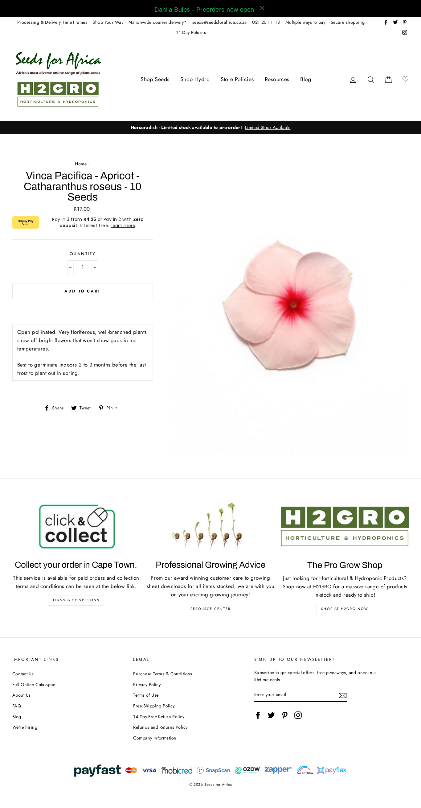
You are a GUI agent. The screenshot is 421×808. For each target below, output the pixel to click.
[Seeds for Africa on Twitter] (271, 715)
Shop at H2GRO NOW (344, 608)
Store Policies (237, 79)
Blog (305, 79)
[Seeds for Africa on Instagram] (298, 715)
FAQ (16, 706)
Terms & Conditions (76, 600)
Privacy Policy (147, 685)
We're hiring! (25, 727)
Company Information (154, 738)
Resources (277, 79)
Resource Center (210, 608)
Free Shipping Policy (154, 706)
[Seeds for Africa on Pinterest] (284, 715)
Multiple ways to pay (305, 22)
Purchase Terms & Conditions (162, 674)
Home (81, 164)
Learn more (123, 225)
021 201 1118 (266, 22)
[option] (211, 127)
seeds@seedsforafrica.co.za (219, 22)
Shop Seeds (155, 79)
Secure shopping (348, 22)
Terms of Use (145, 695)
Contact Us (23, 674)
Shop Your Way (107, 22)
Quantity (83, 254)
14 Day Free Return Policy (158, 717)
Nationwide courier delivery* (158, 22)
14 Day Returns (191, 32)
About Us (21, 695)
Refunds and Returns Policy (160, 727)
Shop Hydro (195, 79)
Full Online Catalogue (33, 685)
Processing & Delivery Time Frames (52, 22)
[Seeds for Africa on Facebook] (258, 715)
